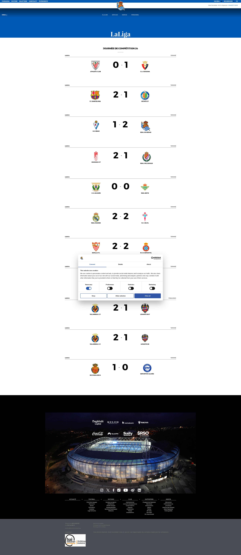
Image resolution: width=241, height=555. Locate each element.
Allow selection (121, 296)
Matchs (124, 15)
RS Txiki (149, 511)
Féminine (92, 504)
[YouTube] (126, 490)
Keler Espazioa (168, 509)
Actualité (72, 499)
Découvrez (168, 502)
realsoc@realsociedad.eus (73, 528)
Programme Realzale (149, 502)
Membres (149, 504)
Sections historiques (111, 509)
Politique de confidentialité (101, 525)
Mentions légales (98, 523)
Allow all (147, 296)
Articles (115, 15)
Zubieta (91, 509)
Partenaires (130, 509)
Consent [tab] (92, 264)
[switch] (110, 288)
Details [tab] (120, 264)
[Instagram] (101, 490)
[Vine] (133, 490)
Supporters (149, 499)
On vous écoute (149, 514)
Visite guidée (168, 511)
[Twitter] (108, 490)
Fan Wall (149, 512)
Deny (93, 296)
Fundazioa (6, 1)
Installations (130, 512)
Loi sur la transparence (130, 504)
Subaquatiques (111, 507)
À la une (105, 15)
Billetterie (23, 1)
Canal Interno (130, 505)
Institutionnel (130, 502)
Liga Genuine (92, 511)
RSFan (149, 507)
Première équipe (92, 502)
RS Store (14, 1)
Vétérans (111, 511)
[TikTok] (118, 490)
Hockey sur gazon (111, 502)
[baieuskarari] (75, 540)
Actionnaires (149, 505)
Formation (92, 507)
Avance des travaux (168, 507)
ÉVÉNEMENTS (43, 1)
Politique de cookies (99, 527)
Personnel (135, 15)
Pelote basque (111, 505)
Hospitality (33, 1)
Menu (4, 15)
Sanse (92, 505)
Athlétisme (111, 504)
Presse (130, 511)
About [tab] (149, 264)
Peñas (149, 509)
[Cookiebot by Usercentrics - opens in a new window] (152, 258)
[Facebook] (113, 490)
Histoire (130, 507)
